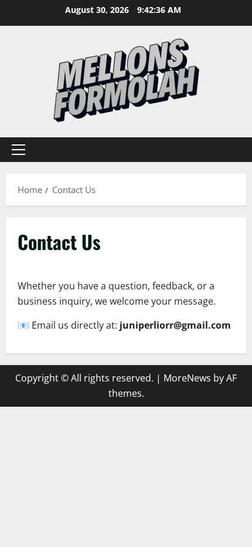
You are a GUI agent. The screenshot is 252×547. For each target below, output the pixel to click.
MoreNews (187, 378)
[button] (18, 149)
